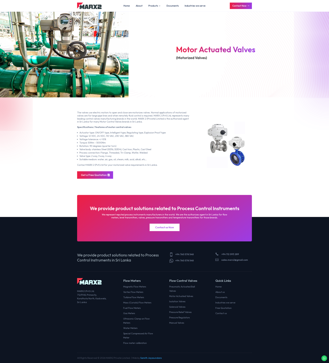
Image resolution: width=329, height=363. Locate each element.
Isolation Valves (177, 301)
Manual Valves (176, 322)
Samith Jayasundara (151, 357)
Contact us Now (164, 227)
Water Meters (130, 328)
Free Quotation (223, 308)
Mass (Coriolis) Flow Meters (137, 302)
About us (220, 292)
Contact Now (239, 5)
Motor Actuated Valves (181, 296)
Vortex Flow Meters (133, 292)
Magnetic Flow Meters (134, 286)
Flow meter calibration (135, 343)
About (139, 6)
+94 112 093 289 (230, 254)
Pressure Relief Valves (180, 312)
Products (153, 6)
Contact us (221, 313)
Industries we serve (195, 6)
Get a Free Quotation (94, 175)
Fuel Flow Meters (132, 308)
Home (127, 6)
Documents (173, 6)
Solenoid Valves (177, 306)
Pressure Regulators (179, 317)
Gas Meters (129, 313)
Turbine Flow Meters (133, 297)
